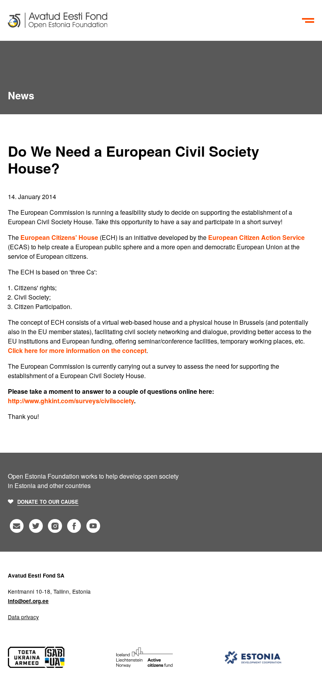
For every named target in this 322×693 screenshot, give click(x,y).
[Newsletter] (17, 526)
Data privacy (23, 617)
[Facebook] (74, 526)
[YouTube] (93, 526)
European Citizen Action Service (256, 237)
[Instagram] (55, 526)
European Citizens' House (59, 237)
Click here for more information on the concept (77, 350)
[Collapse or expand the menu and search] (308, 20)
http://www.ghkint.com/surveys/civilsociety (71, 400)
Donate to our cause (48, 501)
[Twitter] (36, 526)
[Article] (153, 20)
